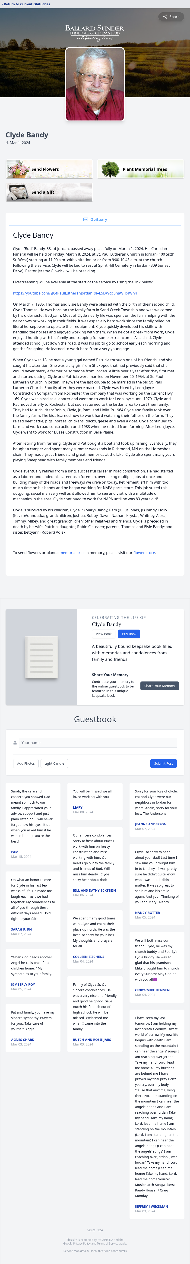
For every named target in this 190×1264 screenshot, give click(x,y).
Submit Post (163, 763)
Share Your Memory (159, 686)
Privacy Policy (82, 1243)
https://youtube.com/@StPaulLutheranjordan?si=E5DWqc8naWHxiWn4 (75, 293)
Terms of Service (107, 1243)
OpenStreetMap (100, 1251)
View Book (103, 634)
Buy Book (129, 634)
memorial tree (72, 552)
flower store (144, 552)
